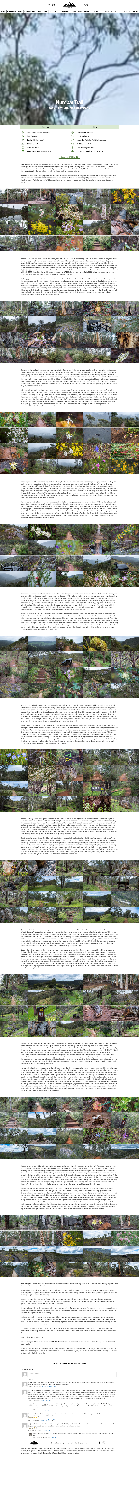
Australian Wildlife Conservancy (72, 178)
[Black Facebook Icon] (49, 4)
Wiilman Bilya (26, 270)
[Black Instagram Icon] (53, 4)
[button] (86, 5)
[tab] (45, 127)
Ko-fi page (24, 1351)
